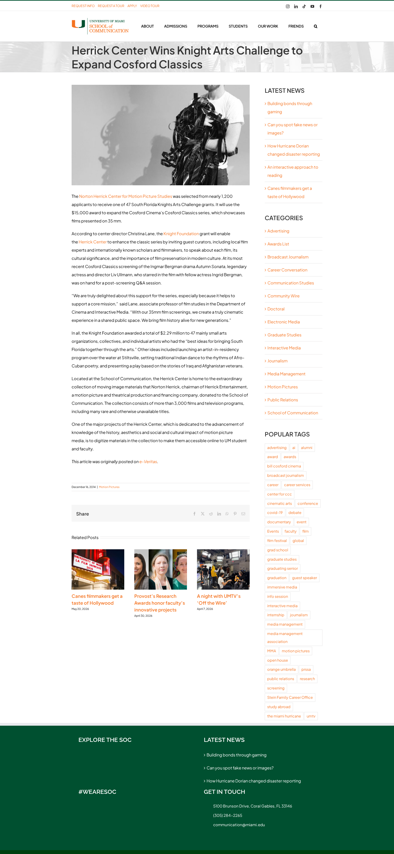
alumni (306, 447)
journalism (299, 614)
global (298, 540)
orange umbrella (281, 669)
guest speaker (304, 577)
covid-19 (275, 512)
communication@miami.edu (239, 824)
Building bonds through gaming (237, 754)
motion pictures (296, 650)
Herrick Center (93, 241)
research (307, 678)
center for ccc (279, 494)
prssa (306, 669)
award (272, 456)
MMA (271, 650)
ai (293, 447)
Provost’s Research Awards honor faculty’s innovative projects (159, 602)
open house (277, 660)
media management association (285, 637)
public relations (280, 678)
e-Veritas (148, 461)
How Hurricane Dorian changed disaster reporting (254, 780)
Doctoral (276, 308)
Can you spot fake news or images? (240, 767)
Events (273, 531)
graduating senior (282, 568)
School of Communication (292, 412)
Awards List (278, 243)
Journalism (277, 360)
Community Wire (283, 295)
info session (277, 596)
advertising (277, 447)
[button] (315, 26)
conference (308, 503)
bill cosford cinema (284, 466)
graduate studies (282, 559)
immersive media (282, 587)
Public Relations (282, 399)
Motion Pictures (109, 487)
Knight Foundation (181, 233)
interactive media (282, 605)
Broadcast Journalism (287, 256)
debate (294, 512)
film (305, 531)
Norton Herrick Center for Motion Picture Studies (125, 196)
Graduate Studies (284, 334)
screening (276, 688)
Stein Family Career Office (290, 697)
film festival (277, 540)
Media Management (286, 373)
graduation (276, 577)
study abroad (278, 706)
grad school (277, 549)
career (272, 484)
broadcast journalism (285, 475)
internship (275, 614)
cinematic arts (279, 503)
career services (297, 484)
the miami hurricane (284, 716)
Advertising (278, 230)
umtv (311, 716)
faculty (291, 531)
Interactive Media (284, 347)
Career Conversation (287, 269)
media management (285, 624)
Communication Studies (290, 282)
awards (290, 456)
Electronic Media (283, 321)
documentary (279, 521)
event (301, 521)
